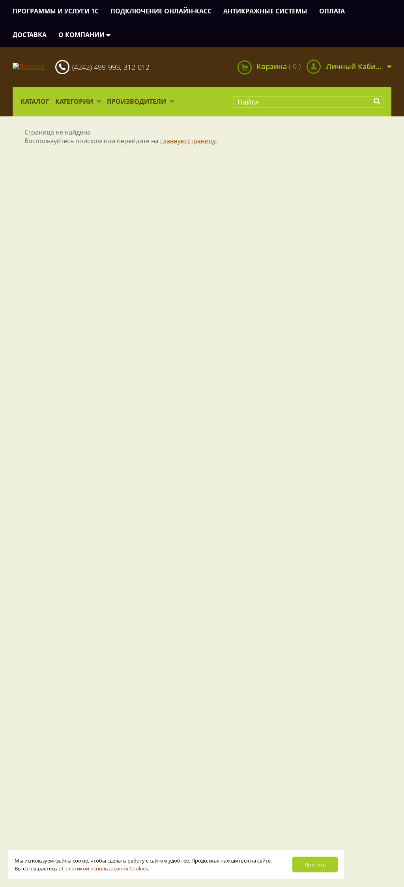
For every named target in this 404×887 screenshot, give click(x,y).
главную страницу (188, 141)
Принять (315, 864)
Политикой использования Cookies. (105, 868)
